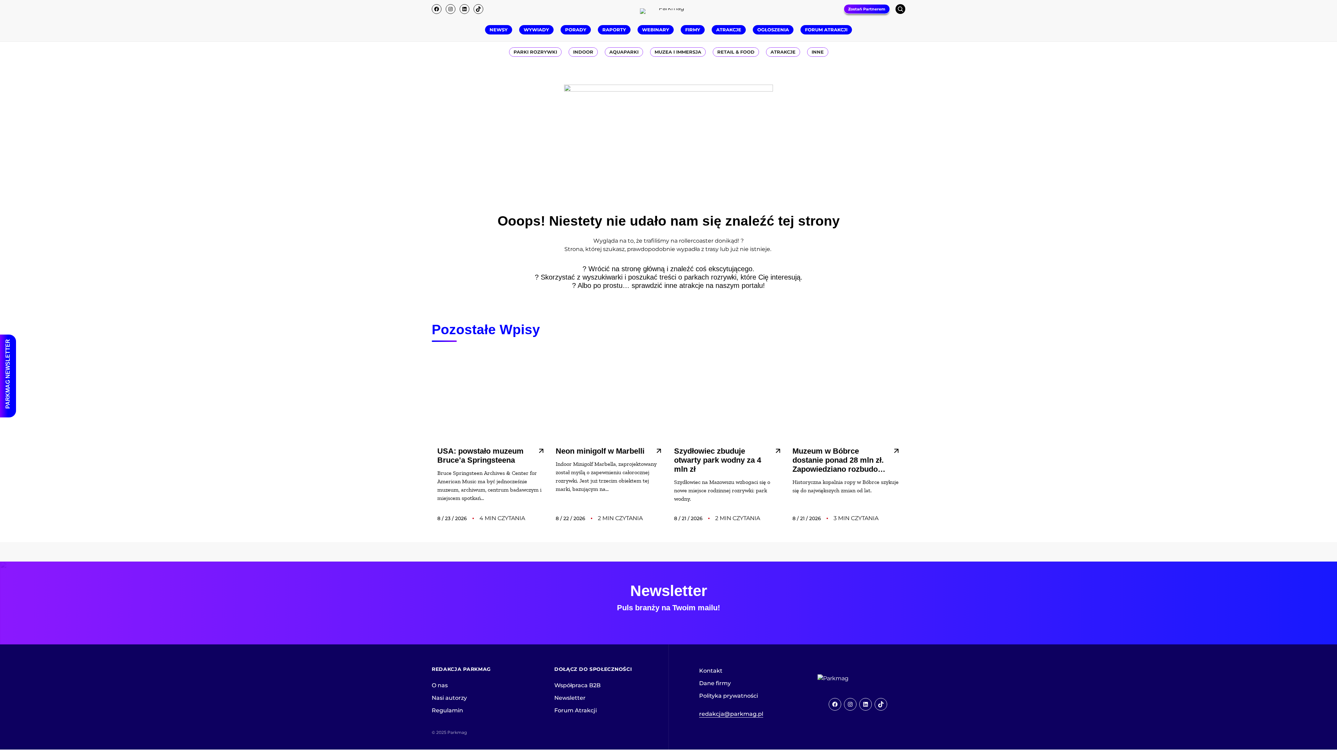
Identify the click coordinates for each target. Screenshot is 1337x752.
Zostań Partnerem (866, 9)
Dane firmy (715, 683)
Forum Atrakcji (575, 710)
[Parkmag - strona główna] (852, 678)
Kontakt (710, 670)
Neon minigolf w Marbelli (600, 451)
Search (900, 9)
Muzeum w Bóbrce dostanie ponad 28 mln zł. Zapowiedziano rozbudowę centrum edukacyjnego (840, 460)
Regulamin (447, 710)
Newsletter (570, 698)
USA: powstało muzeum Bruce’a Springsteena (480, 455)
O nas (440, 685)
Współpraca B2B (577, 685)
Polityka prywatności (728, 695)
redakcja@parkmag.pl (731, 714)
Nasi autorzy (449, 698)
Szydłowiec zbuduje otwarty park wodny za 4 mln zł (717, 460)
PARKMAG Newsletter (8, 374)
